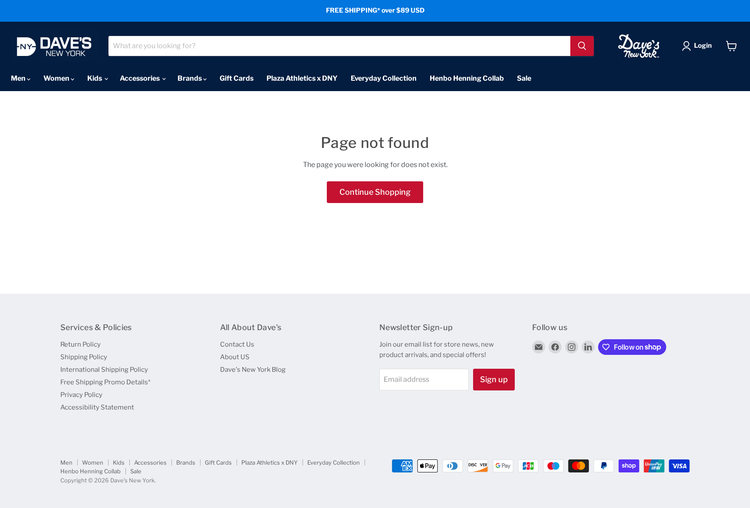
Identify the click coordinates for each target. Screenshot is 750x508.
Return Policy (80, 344)
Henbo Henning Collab (467, 78)
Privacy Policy (81, 395)
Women (57, 78)
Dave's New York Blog (253, 370)
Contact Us (237, 344)
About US (235, 357)
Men (19, 78)
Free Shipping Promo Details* (105, 382)
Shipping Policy (83, 357)
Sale (524, 78)
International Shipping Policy (104, 370)
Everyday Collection (384, 78)
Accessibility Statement (97, 407)
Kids (95, 78)
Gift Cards (236, 78)
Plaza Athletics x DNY (302, 78)
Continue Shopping (375, 192)
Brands (190, 78)
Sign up (494, 379)
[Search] (582, 46)
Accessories (140, 78)
